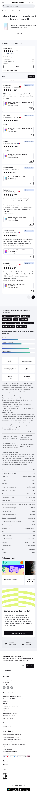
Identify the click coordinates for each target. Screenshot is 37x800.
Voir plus (6, 211)
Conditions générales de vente (11, 737)
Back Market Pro (7, 685)
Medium (5, 769)
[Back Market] (18, 2)
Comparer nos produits (9, 715)
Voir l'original (20, 280)
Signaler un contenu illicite (10, 751)
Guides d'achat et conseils (10, 713)
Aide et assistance (8, 711)
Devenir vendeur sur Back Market (12, 696)
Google (28, 623)
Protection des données (9, 742)
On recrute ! (6, 682)
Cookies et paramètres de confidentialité (14, 744)
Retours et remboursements (10, 706)
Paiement (5, 701)
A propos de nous (7, 680)
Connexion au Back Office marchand (13, 699)
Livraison (5, 703)
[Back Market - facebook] (8, 687)
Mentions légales (7, 749)
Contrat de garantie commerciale (12, 739)
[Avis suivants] (33, 297)
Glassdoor (5, 767)
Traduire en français (8, 213)
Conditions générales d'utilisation (12, 734)
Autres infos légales (8, 747)
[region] (18, 573)
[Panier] (33, 2)
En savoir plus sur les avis (11, 70)
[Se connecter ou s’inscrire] (29, 2)
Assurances (6, 708)
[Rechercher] (3, 6)
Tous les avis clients (8, 718)
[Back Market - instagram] (4, 687)
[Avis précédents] (28, 297)
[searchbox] (20, 6)
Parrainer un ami (7, 726)
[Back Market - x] (11, 687)
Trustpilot (5, 764)
